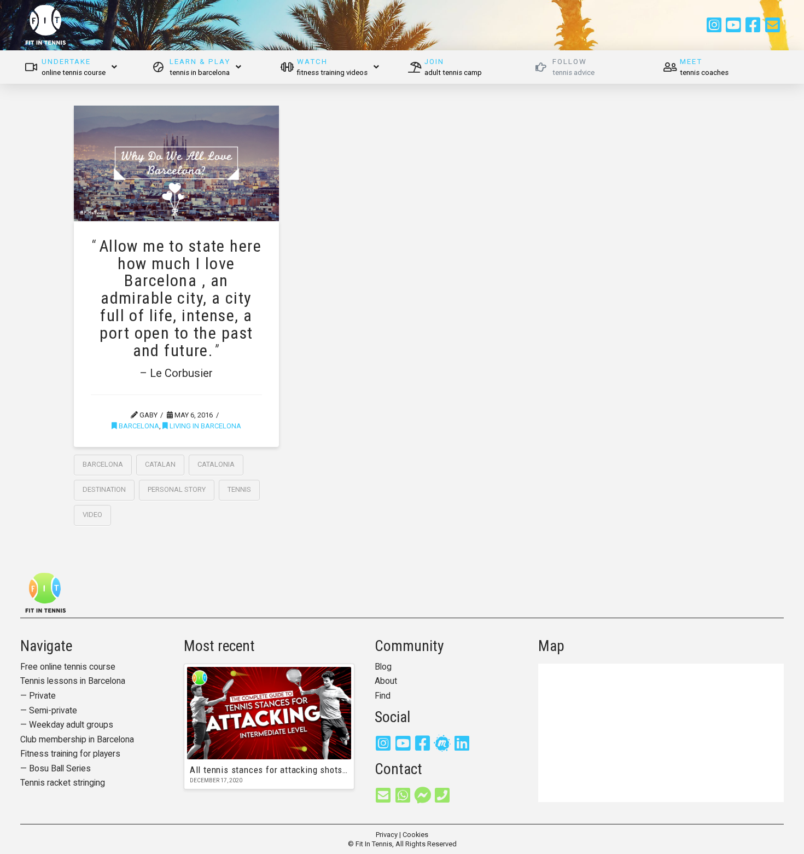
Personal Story (177, 489)
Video (92, 514)
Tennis (239, 489)
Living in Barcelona (204, 426)
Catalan (160, 464)
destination (104, 489)
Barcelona (138, 426)
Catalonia (216, 464)
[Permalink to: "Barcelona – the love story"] (176, 163)
